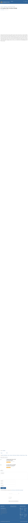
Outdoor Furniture (22, 455)
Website (2, 485)
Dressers (11, 455)
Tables (26, 455)
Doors (8, 455)
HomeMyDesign (25, 521)
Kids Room (18, 455)
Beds (3, 455)
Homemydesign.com (3, 508)
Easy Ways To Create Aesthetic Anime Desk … (23, 516)
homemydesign (2, 9)
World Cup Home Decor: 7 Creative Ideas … (23, 510)
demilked (4, 450)
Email (1, 483)
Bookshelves (5, 455)
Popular (10, 497)
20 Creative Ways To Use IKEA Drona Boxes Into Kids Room (11, 465)
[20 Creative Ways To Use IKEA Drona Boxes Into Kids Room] (3, 464)
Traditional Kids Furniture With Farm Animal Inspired (11, 460)
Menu (11, 1)
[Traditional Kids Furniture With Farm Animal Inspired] (3, 459)
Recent (10, 498)
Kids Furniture (14, 455)
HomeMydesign (3, 521)
